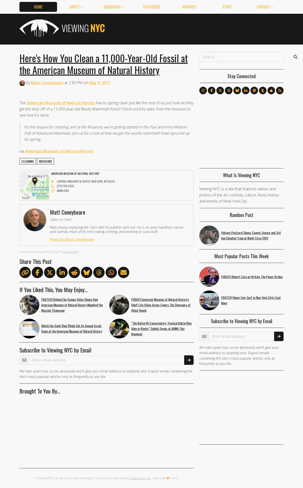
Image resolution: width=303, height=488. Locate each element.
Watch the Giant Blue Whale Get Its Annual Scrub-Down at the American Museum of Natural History (71, 328)
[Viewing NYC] (61, 28)
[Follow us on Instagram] (203, 90)
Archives (189, 7)
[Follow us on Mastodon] (254, 90)
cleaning (28, 161)
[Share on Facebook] (37, 273)
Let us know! (70, 252)
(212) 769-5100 (65, 186)
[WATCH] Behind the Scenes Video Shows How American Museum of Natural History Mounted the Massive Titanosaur (72, 305)
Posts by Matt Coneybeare (72, 239)
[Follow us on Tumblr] (263, 90)
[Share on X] (49, 273)
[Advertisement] (197, 28)
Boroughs (112, 7)
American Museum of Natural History (61, 102)
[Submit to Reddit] (74, 273)
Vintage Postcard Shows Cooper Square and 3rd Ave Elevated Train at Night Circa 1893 (251, 235)
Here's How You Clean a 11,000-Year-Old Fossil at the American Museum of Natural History (103, 64)
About (75, 7)
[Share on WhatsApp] (111, 273)
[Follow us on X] (220, 90)
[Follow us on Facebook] (211, 90)
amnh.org (63, 191)
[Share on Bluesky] (86, 273)
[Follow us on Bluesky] (237, 90)
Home (38, 7)
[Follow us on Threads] (228, 90)
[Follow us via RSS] (280, 90)
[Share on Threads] (99, 273)
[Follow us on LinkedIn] (246, 90)
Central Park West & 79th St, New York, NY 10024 (86, 181)
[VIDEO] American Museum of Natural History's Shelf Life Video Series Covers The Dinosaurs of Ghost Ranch (161, 305)
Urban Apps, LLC (140, 478)
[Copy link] (25, 272)
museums (45, 161)
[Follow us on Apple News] (271, 90)
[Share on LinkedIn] (62, 273)
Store (227, 7)
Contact (263, 7)
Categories (151, 7)
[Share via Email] (123, 273)
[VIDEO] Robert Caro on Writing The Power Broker (252, 276)
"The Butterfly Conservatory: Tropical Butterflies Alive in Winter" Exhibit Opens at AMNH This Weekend (161, 328)
